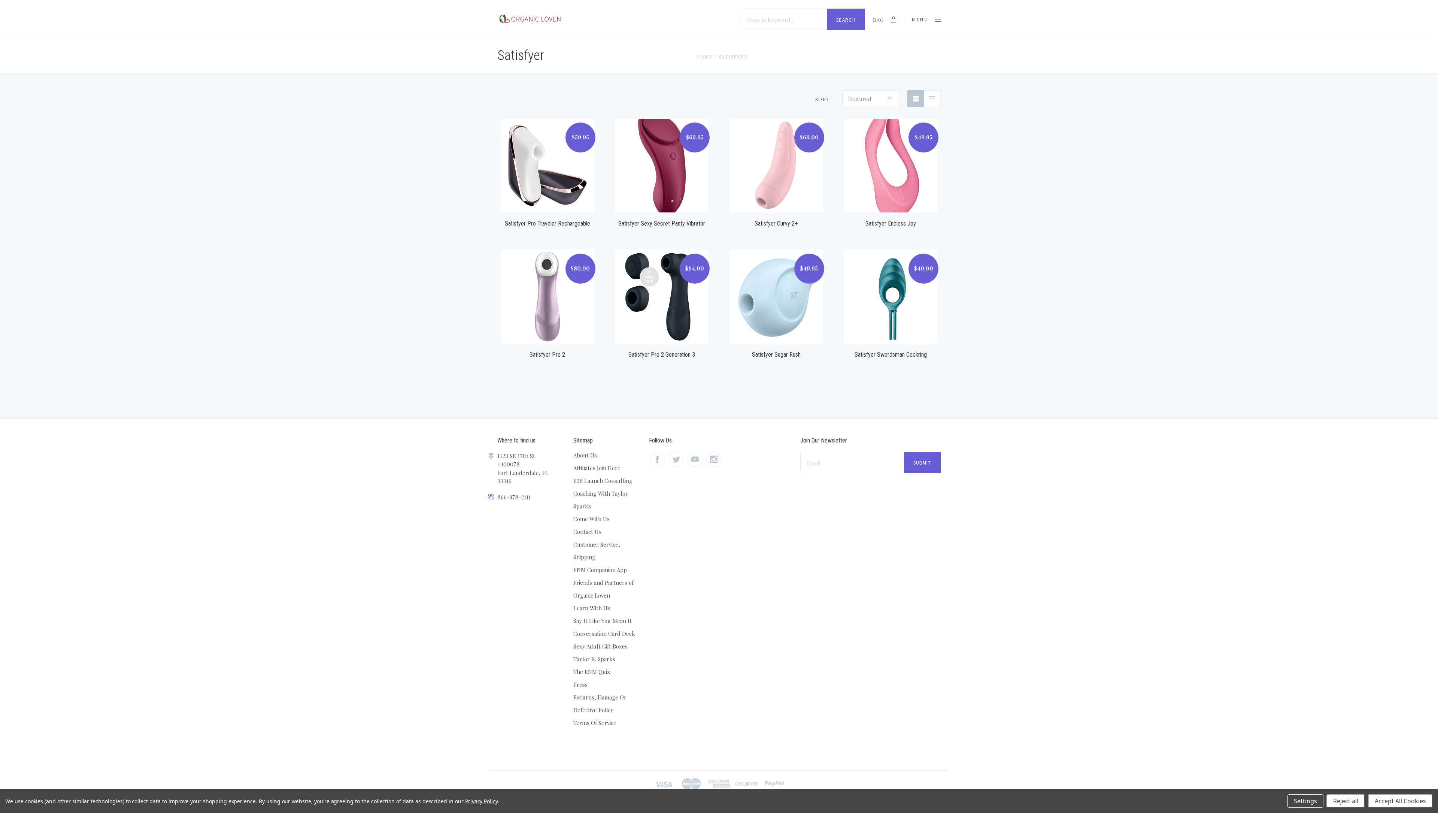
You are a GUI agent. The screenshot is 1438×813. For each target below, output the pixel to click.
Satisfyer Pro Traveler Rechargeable (547, 223)
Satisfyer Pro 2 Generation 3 (661, 354)
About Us (585, 455)
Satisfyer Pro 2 (547, 354)
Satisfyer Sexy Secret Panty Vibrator (661, 223)
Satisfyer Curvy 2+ (776, 223)
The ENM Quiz (591, 672)
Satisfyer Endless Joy (890, 223)
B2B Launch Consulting (602, 480)
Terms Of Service (594, 722)
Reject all (1345, 801)
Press (580, 684)
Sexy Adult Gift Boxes (600, 646)
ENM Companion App (600, 570)
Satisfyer (733, 56)
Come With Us (591, 519)
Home (704, 56)
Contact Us (587, 531)
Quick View (547, 157)
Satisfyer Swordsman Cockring (891, 354)
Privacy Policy (481, 801)
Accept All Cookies (1400, 801)
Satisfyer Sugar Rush (776, 354)
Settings (1305, 801)
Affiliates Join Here (597, 468)
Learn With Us (591, 608)
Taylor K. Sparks (594, 659)
